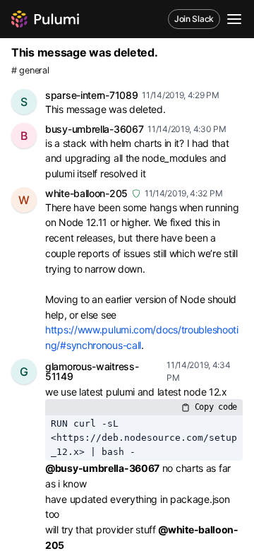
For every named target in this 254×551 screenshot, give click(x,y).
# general (30, 70)
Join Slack (194, 18)
